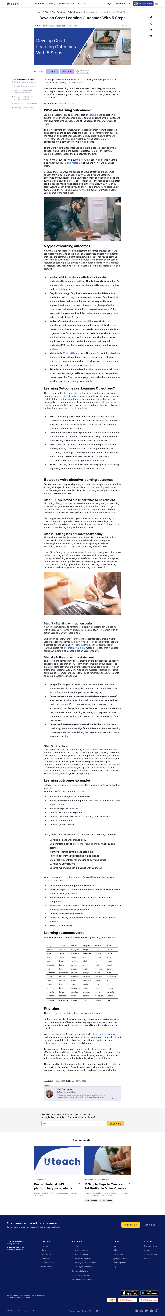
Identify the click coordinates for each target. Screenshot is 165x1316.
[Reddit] (150, 35)
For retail (75, 1246)
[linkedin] (146, 1310)
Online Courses (75, 12)
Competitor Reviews (80, 1275)
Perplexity (67, 71)
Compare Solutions (80, 1271)
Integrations (46, 1254)
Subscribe (115, 1123)
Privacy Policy (88, 1311)
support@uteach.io (15, 1250)
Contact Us (76, 3)
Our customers (150, 1246)
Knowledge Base (119, 1262)
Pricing (52, 3)
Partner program (151, 1254)
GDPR (98, 1311)
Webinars (116, 1250)
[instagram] (156, 1310)
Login (109, 3)
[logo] (12, 3)
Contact (147, 1250)
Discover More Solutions (82, 1279)
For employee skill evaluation (84, 1262)
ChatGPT (53, 71)
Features (39, 3)
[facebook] (136, 1310)
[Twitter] (150, 23)
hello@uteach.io (14, 1244)
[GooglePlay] (149, 1293)
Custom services (48, 1262)
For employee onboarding (82, 1267)
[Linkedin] (150, 29)
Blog (47, 12)
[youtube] (141, 1310)
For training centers (80, 1250)
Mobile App (45, 1258)
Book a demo (145, 3)
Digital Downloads (120, 1258)
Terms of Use (74, 1311)
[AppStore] (130, 1293)
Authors (147, 1258)
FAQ (86, 3)
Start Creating (58, 12)
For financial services (80, 1254)
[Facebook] (150, 17)
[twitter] (151, 1310)
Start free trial (123, 3)
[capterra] (111, 1300)
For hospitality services (81, 1258)
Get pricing (150, 1225)
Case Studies (118, 1254)
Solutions (62, 3)
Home (39, 12)
